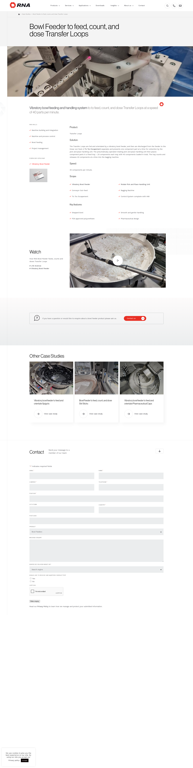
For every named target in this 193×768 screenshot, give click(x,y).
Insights (114, 5)
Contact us (131, 318)
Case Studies (26, 14)
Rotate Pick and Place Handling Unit (135, 184)
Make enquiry (34, 601)
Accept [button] (24, 760)
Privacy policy (13, 760)
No (33, 581)
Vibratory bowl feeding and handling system (58, 108)
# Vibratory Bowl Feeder (39, 269)
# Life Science (35, 266)
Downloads (100, 5)
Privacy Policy (42, 606)
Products (54, 5)
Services (68, 5)
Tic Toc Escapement (93, 149)
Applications (83, 5)
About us (127, 5)
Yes (33, 579)
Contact (141, 5)
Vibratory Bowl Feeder (41, 164)
